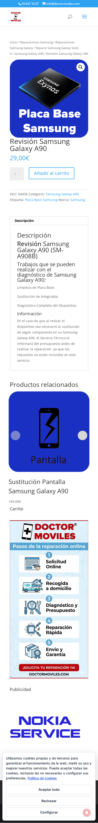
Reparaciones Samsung (36, 42)
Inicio (13, 42)
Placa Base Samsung (41, 199)
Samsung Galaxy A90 (29, 53)
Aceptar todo (49, 789)
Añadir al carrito (51, 173)
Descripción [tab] (24, 220)
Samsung (77, 199)
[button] (80, 67)
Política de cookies (42, 778)
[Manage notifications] (87, 812)
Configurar (49, 812)
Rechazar (49, 801)
